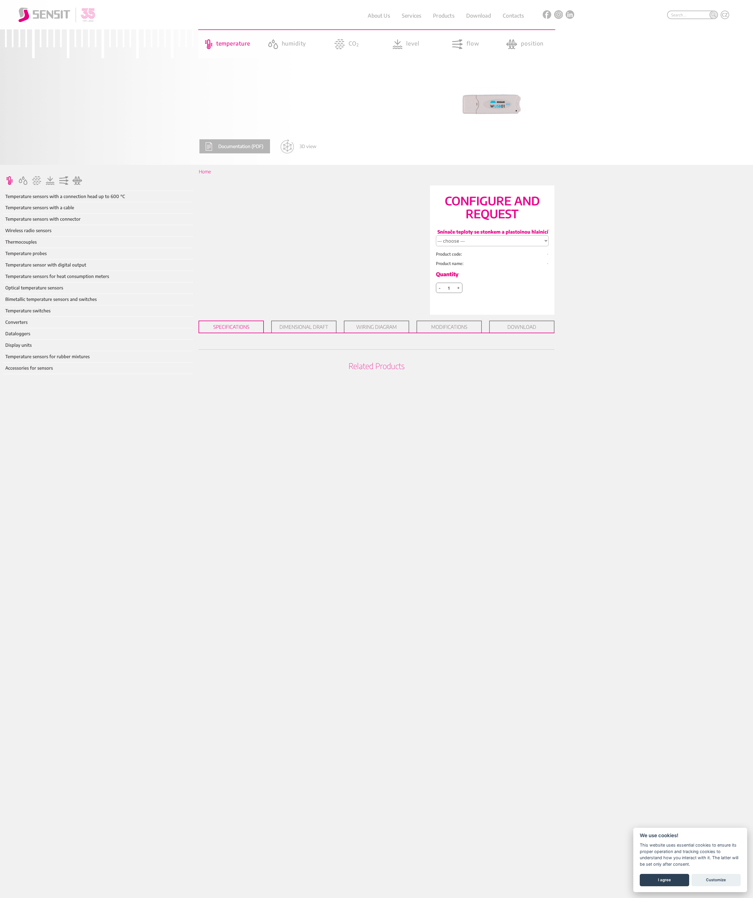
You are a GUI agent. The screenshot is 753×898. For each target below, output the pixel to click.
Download (478, 15)
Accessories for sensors (29, 368)
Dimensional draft (303, 327)
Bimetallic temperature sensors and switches (51, 299)
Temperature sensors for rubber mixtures (47, 356)
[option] (376, 82)
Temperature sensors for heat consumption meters (57, 276)
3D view (307, 146)
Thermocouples (21, 241)
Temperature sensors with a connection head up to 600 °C (65, 196)
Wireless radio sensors (28, 230)
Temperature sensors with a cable (39, 207)
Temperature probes (26, 253)
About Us (379, 15)
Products (443, 15)
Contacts (513, 15)
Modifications (449, 327)
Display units (18, 345)
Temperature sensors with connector (43, 219)
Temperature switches (28, 310)
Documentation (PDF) (240, 146)
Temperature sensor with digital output (45, 264)
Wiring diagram (376, 327)
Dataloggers (17, 333)
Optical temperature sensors (34, 287)
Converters (16, 322)
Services (411, 15)
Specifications (231, 327)
